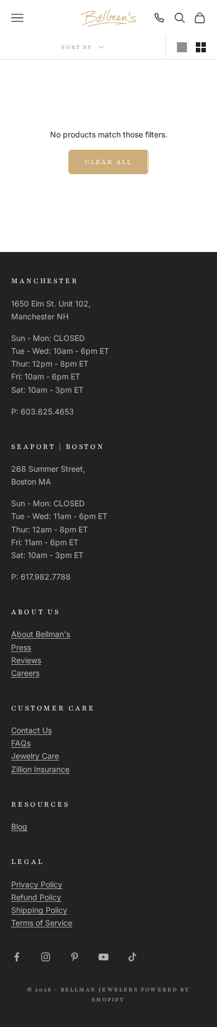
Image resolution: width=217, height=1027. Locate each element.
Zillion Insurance (40, 769)
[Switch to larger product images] (182, 47)
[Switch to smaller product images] (201, 47)
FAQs (21, 743)
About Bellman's (40, 634)
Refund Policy (36, 897)
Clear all (108, 161)
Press (21, 647)
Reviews (26, 660)
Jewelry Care (35, 756)
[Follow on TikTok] (132, 956)
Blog (19, 826)
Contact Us (31, 730)
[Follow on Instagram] (45, 956)
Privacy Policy (36, 884)
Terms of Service (41, 922)
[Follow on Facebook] (16, 956)
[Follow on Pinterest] (74, 956)
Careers (25, 673)
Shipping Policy (39, 910)
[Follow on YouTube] (103, 956)
